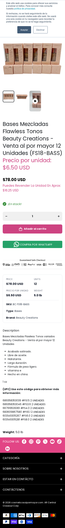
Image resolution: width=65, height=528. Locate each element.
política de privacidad (24, 8)
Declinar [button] (40, 29)
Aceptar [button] (24, 29)
